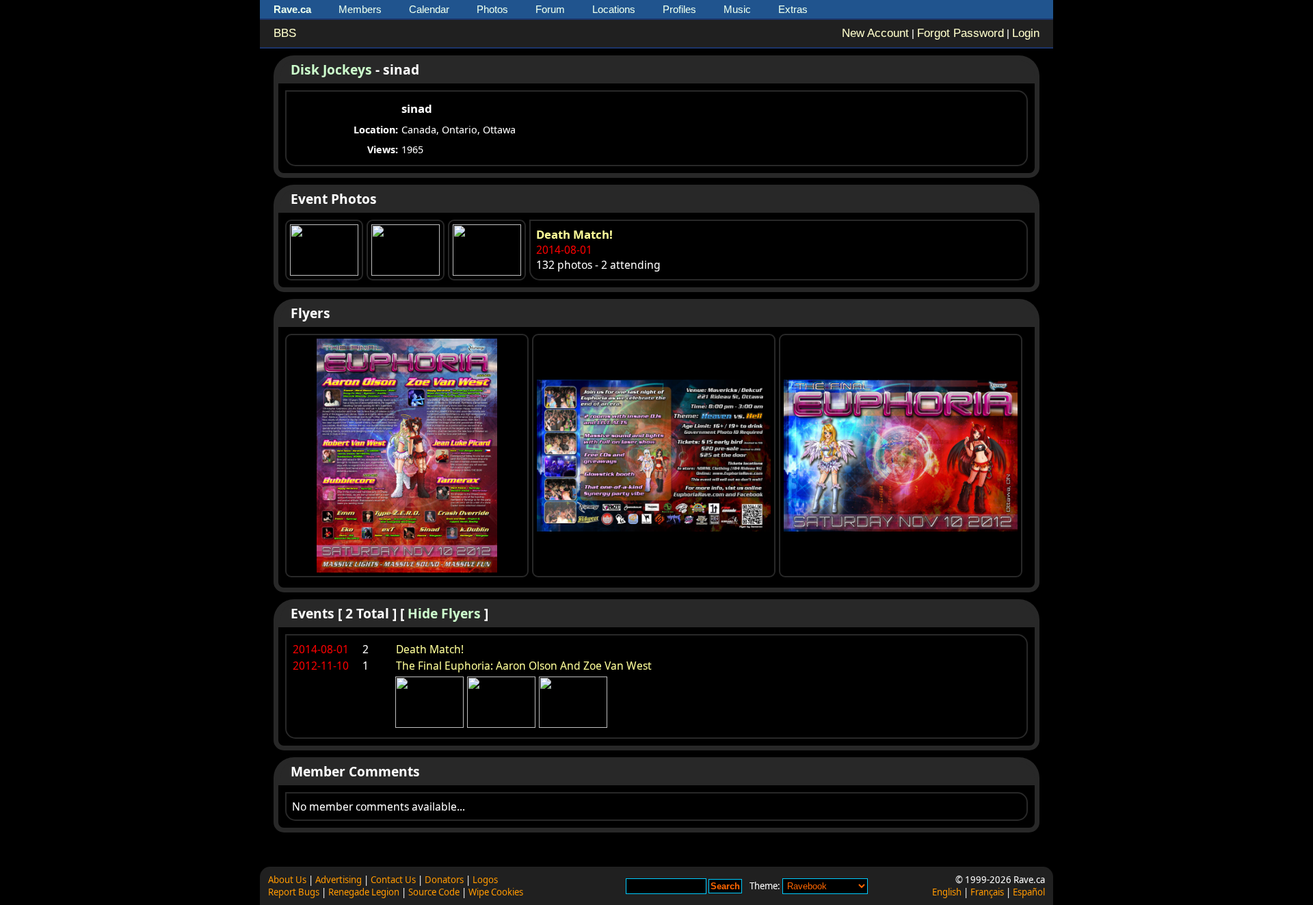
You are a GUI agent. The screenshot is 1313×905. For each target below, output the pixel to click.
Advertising (338, 880)
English (946, 892)
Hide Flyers (444, 613)
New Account (875, 33)
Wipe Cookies (495, 892)
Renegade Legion (363, 892)
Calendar (429, 9)
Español (1029, 892)
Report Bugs (293, 892)
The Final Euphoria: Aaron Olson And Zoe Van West (524, 665)
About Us (287, 880)
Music (737, 9)
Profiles (679, 9)
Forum (550, 9)
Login (1025, 33)
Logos (485, 880)
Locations (613, 9)
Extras (793, 9)
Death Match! (574, 234)
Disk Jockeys (331, 69)
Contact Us (393, 880)
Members (360, 9)
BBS (285, 33)
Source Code (434, 892)
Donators (444, 880)
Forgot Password (960, 33)
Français (987, 892)
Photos (492, 9)
